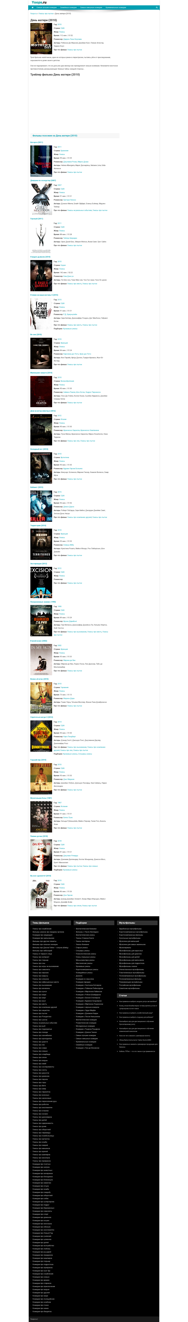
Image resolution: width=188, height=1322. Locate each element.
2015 (59, 300)
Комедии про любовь (41, 1249)
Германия (64, 687)
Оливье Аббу (68, 545)
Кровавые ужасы (70, 329)
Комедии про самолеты (42, 1211)
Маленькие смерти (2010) (41, 373)
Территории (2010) (38, 525)
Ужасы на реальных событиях (79, 210)
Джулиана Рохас (70, 162)
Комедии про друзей (41, 1293)
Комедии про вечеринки (43, 1173)
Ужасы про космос (40, 1114)
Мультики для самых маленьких (132, 944)
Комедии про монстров (42, 1224)
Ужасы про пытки (74, 50)
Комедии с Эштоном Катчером (88, 985)
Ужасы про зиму (39, 1089)
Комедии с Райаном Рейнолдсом (89, 988)
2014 (59, 722)
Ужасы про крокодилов (42, 1039)
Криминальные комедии (116, 7)
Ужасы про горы (39, 1082)
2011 (59, 147)
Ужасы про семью (90, 866)
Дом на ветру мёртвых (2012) (43, 411)
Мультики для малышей (129, 941)
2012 (59, 416)
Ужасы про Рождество (42, 1017)
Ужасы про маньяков (41, 1148)
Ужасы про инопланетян (42, 1107)
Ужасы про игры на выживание (46, 966)
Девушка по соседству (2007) (43, 180)
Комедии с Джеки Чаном (86, 1032)
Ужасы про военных (41, 1095)
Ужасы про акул (39, 1001)
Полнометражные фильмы (130, 979)
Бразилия (64, 151)
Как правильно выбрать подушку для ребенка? (136, 1017)
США (62, 28)
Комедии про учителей (42, 1236)
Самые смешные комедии (91, 7)
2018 (59, 841)
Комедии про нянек (41, 1308)
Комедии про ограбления (43, 1274)
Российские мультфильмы (130, 985)
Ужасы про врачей (40, 1151)
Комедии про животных (42, 1170)
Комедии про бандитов (42, 1311)
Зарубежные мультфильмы (130, 929)
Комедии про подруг (41, 1205)
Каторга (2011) (36, 142)
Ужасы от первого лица (42, 954)
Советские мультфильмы (129, 988)
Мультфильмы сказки (128, 966)
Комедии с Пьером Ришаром (88, 1029)
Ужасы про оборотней (42, 1130)
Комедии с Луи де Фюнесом (87, 1048)
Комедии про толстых (41, 1164)
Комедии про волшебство (43, 1246)
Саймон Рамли (69, 392)
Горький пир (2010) (38, 760)
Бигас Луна (67, 817)
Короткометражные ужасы (87, 969)
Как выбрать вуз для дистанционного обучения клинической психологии (136, 1030)
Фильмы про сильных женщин (45, 944)
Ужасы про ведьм (40, 1060)
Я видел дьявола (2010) (40, 257)
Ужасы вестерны (83, 941)
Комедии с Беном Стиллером (88, 998)
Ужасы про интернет (41, 957)
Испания (64, 806)
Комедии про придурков (43, 1255)
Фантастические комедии (86, 1020)
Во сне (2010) (36, 334)
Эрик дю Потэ (85, 354)
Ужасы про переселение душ (45, 1101)
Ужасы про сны (39, 963)
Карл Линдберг (69, 737)
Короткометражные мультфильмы (133, 932)
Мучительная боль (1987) (41, 798)
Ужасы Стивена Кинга (85, 938)
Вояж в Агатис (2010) (39, 679)
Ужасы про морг (39, 998)
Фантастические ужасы (85, 935)
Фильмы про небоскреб (42, 951)
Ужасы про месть (74, 284)
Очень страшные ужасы (86, 957)
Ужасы (62, 32)
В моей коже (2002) (38, 641)
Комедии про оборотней (42, 1195)
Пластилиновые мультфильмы (131, 973)
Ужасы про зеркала (41, 973)
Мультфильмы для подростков (131, 963)
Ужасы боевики (82, 944)
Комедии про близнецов (43, 1180)
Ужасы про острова (41, 1111)
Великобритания (67, 381)
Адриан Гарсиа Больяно (72, 469)
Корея (63, 265)
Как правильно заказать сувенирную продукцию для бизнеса (138, 1045)
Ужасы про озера (40, 1048)
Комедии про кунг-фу (41, 1271)
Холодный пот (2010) (39, 449)
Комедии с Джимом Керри (87, 1013)
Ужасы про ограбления (42, 929)
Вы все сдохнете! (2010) (40, 876)
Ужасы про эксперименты (43, 1067)
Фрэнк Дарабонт (70, 621)
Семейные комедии (68, 7)
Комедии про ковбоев (42, 1302)
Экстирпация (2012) (38, 564)
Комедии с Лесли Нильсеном (88, 1017)
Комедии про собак (41, 1198)
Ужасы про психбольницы (43, 1136)
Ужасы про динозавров (42, 1117)
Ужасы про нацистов (41, 1010)
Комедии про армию (41, 1280)
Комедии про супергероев (43, 1202)
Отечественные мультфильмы (131, 969)
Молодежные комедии (85, 1026)
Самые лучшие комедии (47, 7)
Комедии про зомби (41, 1189)
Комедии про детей (41, 1242)
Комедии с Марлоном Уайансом (89, 991)
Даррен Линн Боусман (72, 39)
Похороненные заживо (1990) (43, 602)
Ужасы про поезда (40, 1032)
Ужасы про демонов (41, 1076)
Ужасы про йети (39, 1086)
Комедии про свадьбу (42, 1192)
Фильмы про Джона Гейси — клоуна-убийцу (50, 948)
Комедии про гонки (41, 1305)
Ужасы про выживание (77, 632)
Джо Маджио (68, 779)
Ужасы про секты (40, 1070)
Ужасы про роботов (41, 1104)
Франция (64, 343)
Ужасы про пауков (40, 1079)
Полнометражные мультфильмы (132, 976)
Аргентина (65, 457)
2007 (59, 185)
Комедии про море (40, 1296)
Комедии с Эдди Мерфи (86, 1010)
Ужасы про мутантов (41, 1139)
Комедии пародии (83, 982)
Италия (63, 419)
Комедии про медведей (42, 935)
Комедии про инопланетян (43, 1230)
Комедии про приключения (44, 1286)
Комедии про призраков (43, 1268)
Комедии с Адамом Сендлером (89, 1001)
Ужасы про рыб (39, 1026)
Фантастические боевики (86, 929)
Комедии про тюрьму (41, 1261)
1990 (59, 606)
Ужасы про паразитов (41, 1092)
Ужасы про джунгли (41, 1073)
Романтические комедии (86, 1023)
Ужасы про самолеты (41, 969)
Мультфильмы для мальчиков (131, 960)
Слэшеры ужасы (85, 754)
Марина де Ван (69, 660)
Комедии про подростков (43, 1264)
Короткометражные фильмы (131, 935)
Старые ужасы (82, 948)
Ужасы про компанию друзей (79, 517)
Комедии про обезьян (41, 1227)
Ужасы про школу (40, 1020)
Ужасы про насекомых (42, 1098)
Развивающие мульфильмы (131, 982)
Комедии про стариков (42, 1283)
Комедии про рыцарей (42, 1252)
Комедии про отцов (41, 1186)
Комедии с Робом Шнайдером (88, 995)
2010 (59, 24)
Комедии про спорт (40, 1214)
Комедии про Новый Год (43, 1233)
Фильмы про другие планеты (44, 941)
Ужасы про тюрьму (40, 960)
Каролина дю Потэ (71, 354)
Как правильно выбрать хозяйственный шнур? (136, 1013)
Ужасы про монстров (41, 1158)
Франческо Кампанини (89, 430)
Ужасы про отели (74, 906)
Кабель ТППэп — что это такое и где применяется (137, 1051)
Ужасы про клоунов (41, 979)
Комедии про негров (41, 1167)
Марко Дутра (83, 162)
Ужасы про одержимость (43, 1123)
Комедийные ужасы (84, 973)
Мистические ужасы (84, 963)
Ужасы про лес (73, 441)
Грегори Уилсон (69, 200)
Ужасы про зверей (40, 1145)
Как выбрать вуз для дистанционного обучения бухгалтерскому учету (136, 1023)
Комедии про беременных (43, 1208)
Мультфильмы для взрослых (131, 951)
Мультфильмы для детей (129, 957)
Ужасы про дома (39, 1126)
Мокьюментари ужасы (85, 960)
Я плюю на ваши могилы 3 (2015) (44, 295)
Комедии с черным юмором (87, 1007)
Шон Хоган (80, 392)
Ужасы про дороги (40, 1042)
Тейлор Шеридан (70, 238)
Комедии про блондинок (43, 1177)
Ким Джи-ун (68, 276)
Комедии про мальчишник (43, 938)
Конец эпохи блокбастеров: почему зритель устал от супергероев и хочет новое (138, 1007)
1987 (59, 803)
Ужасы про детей (40, 1120)
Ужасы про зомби (40, 1142)
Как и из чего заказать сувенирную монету (134, 1036)
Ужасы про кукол (40, 991)
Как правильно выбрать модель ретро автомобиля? (138, 1001)
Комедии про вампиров (42, 1258)
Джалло (79, 976)
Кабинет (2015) (36, 487)
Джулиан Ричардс (70, 856)
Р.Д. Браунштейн (70, 314)
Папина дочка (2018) (39, 836)
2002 (59, 645)
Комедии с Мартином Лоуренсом (89, 1004)
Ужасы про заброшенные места (46, 982)
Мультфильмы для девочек (130, 954)
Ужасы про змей (39, 1064)
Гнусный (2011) (36, 219)
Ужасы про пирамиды (42, 1133)
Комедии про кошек (41, 1220)
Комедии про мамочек (42, 1183)
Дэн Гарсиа (67, 895)
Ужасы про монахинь (41, 988)
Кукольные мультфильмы (130, 938)
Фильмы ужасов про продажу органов (48, 932)
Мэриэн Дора (68, 698)
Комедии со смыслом (85, 979)
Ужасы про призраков (42, 1161)
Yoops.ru (33, 14)
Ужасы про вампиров (41, 1155)
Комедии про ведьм (41, 1289)
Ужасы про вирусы (40, 976)
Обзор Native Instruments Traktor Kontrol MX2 (135, 1040)
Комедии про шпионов (42, 1239)
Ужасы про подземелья (42, 1029)
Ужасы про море (39, 995)
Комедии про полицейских (44, 1299)
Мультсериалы (125, 948)
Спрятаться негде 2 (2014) (41, 717)
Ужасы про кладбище (41, 1054)
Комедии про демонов (42, 1217)
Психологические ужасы (86, 954)
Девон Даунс (68, 507)
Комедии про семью (41, 1277)
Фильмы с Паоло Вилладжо (87, 932)
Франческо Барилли (71, 430)
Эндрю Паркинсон (93, 392)
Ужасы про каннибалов (42, 1035)
